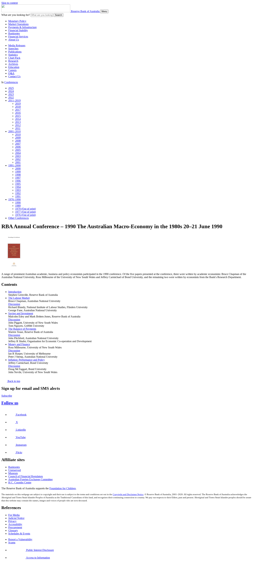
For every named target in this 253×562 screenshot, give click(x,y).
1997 (18, 177)
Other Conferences (18, 218)
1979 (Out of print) (25, 208)
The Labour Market (19, 297)
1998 (18, 174)
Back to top (13, 381)
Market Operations (18, 24)
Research (13, 60)
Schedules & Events (19, 533)
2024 (11, 91)
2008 (18, 140)
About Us (13, 39)
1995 (18, 184)
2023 (11, 94)
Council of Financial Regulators (25, 476)
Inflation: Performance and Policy (26, 359)
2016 (18, 112)
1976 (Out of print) (25, 214)
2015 (18, 115)
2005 (18, 149)
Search (58, 15)
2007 (18, 143)
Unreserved (14, 470)
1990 (18, 202)
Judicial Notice (16, 518)
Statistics (13, 54)
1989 (18, 205)
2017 (18, 109)
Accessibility (15, 524)
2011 (17, 128)
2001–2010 (14, 131)
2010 (18, 134)
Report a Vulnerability (20, 539)
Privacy (12, 521)
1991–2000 (14, 165)
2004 (18, 153)
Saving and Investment (20, 313)
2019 (18, 103)
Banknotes (14, 33)
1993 (18, 190)
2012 (18, 125)
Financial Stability (18, 30)
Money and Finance (19, 344)
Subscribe (6, 395)
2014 (18, 119)
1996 (18, 180)
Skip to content (9, 2)
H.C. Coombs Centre (19, 482)
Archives (13, 64)
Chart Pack (14, 57)
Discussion (14, 304)
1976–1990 (14, 199)
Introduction (15, 291)
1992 (18, 193)
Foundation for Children (62, 488)
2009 (18, 137)
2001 (18, 162)
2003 (18, 156)
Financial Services (18, 36)
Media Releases (16, 45)
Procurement (15, 527)
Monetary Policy (17, 21)
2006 (18, 146)
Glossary (13, 530)
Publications (15, 51)
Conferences (11, 82)
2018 (18, 106)
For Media (14, 515)
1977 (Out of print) (25, 211)
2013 (18, 122)
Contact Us (14, 76)
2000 (18, 168)
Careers (12, 70)
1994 (18, 187)
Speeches (13, 48)
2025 (11, 88)
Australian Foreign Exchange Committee (30, 479)
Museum (13, 473)
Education (13, 67)
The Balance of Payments (22, 328)
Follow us (9, 403)
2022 (11, 97)
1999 (18, 171)
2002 (18, 159)
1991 (18, 196)
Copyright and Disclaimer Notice (128, 494)
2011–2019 (14, 100)
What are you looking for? (15, 14)
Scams (11, 542)
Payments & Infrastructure (22, 27)
